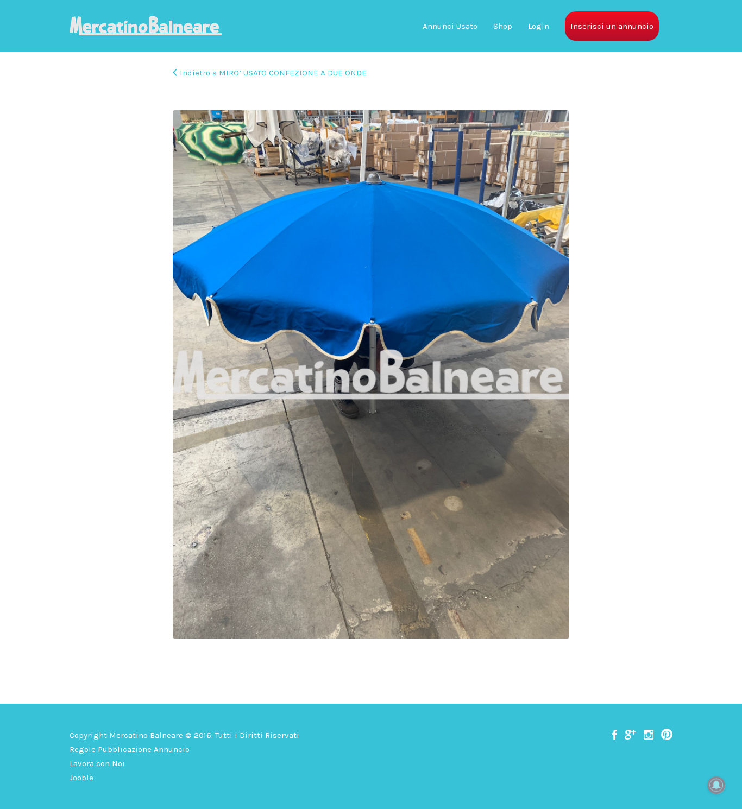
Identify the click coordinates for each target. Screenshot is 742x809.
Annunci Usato (450, 26)
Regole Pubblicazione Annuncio (130, 749)
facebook (614, 734)
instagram (648, 734)
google (630, 734)
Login (538, 26)
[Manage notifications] (716, 785)
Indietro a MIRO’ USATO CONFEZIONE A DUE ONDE (273, 73)
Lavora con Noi (97, 763)
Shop (502, 26)
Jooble (81, 777)
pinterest (666, 734)
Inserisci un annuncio (611, 26)
